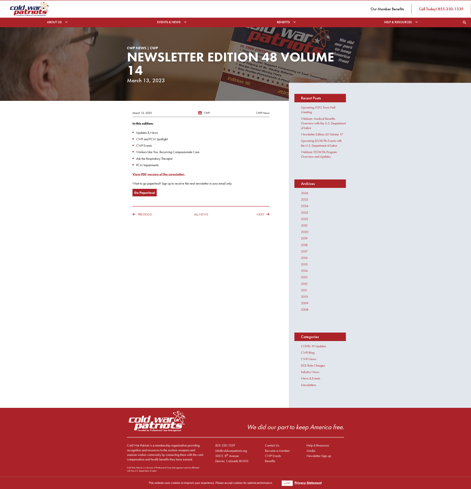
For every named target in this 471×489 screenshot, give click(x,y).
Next (260, 214)
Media (311, 451)
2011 (304, 290)
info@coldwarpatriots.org (231, 451)
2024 (304, 206)
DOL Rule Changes (313, 365)
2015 (304, 264)
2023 (304, 212)
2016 (304, 258)
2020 (304, 232)
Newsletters (308, 385)
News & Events (310, 378)
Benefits (270, 461)
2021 (304, 225)
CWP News (308, 359)
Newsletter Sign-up (319, 456)
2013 (304, 277)
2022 (304, 219)
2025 (304, 199)
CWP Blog (307, 352)
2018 (304, 245)
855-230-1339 (225, 445)
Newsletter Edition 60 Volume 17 (322, 134)
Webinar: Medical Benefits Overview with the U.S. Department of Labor (323, 123)
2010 (304, 296)
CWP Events (273, 456)
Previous (145, 214)
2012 (304, 284)
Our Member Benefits (387, 9)
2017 (304, 251)
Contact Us (272, 445)
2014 (304, 271)
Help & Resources (318, 445)
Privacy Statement (308, 483)
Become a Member (277, 451)
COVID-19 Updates (313, 346)
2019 (304, 238)
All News (201, 214)
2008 (304, 309)
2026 (304, 193)
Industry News (310, 372)
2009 (304, 303)
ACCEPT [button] (287, 483)
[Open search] (464, 22)
